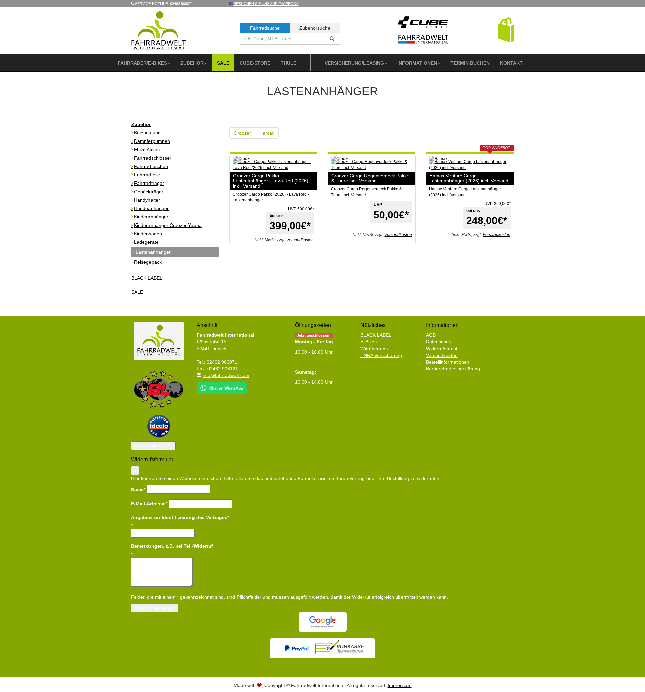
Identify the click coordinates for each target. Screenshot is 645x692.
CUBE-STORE (255, 63)
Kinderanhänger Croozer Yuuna (168, 225)
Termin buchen (470, 63)
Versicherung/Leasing (354, 63)
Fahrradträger (149, 183)
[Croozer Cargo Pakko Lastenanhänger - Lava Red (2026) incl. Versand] (273, 164)
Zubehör (192, 63)
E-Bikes (368, 341)
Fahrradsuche (265, 28)
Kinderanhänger (151, 216)
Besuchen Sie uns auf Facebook (266, 4)
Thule (288, 63)
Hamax (266, 133)
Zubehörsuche (314, 28)
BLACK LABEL (146, 278)
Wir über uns (374, 348)
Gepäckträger (148, 191)
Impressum (400, 685)
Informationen (417, 63)
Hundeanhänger (151, 208)
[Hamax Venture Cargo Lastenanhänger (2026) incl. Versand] (469, 164)
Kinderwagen (148, 233)
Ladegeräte (146, 242)
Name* (138, 489)
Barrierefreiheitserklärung (453, 368)
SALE (223, 63)
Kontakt (511, 63)
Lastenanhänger (153, 252)
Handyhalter (147, 200)
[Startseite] (158, 30)
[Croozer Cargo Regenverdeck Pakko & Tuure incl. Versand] (371, 164)
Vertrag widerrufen (153, 445)
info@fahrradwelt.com (226, 375)
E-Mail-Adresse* (149, 503)
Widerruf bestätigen (154, 608)
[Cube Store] (423, 31)
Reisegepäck (148, 262)
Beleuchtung (147, 132)
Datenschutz (439, 341)
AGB (431, 335)
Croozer (242, 133)
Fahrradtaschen (151, 166)
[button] (506, 29)
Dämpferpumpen (152, 141)
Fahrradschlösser (152, 158)
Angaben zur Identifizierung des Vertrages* (180, 517)
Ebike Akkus (147, 149)
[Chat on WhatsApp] (222, 386)
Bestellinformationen (447, 362)
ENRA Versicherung (381, 355)
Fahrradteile (147, 174)
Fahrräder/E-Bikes (142, 63)
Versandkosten (300, 240)
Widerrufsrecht (441, 348)
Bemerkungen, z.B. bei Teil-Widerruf (172, 546)
